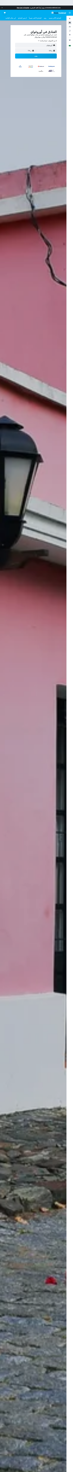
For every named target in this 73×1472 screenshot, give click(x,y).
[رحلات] (69, 40)
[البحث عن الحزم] (69, 31)
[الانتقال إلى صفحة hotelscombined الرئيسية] (58, 13)
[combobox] (47, 41)
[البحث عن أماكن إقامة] (69, 23)
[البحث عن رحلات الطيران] (69, 19)
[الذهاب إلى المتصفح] (69, 35)
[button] (2, 8)
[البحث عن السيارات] (69, 27)
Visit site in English (23, 8)
